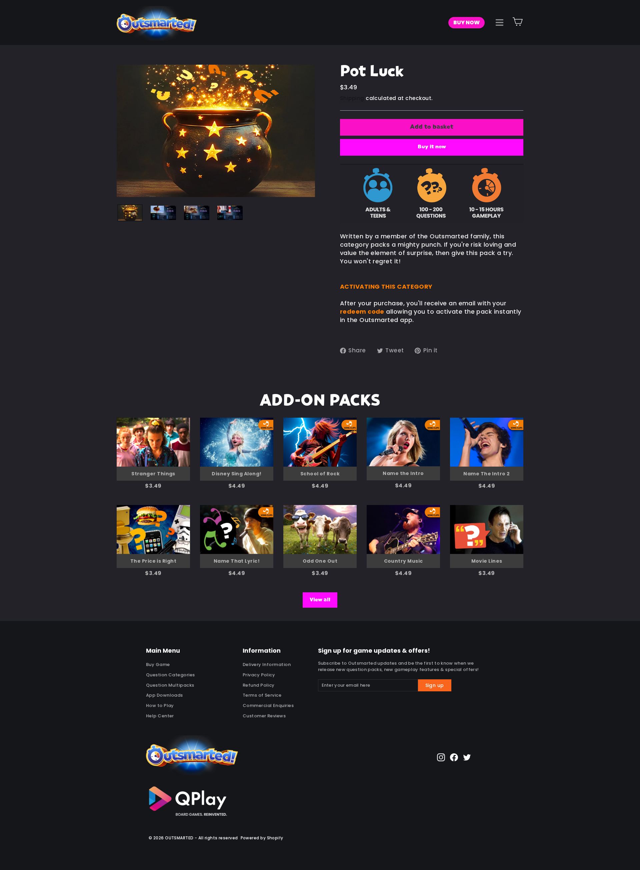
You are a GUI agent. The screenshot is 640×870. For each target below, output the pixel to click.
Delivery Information (267, 664)
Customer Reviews (264, 716)
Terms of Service (262, 695)
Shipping (352, 98)
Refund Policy (259, 685)
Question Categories (170, 675)
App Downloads (164, 695)
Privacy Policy (259, 675)
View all (320, 600)
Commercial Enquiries (268, 705)
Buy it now (432, 147)
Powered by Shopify (262, 838)
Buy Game (158, 664)
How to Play (160, 705)
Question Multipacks (170, 685)
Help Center (160, 716)
